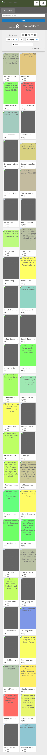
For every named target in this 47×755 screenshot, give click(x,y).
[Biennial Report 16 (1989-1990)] (28, 326)
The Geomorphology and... (14, 426)
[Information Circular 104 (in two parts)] (11, 385)
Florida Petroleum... (11, 601)
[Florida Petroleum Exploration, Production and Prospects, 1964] (11, 589)
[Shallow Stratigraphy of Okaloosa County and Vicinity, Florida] (11, 326)
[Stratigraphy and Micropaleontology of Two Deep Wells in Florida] (28, 589)
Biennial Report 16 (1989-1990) (32, 339)
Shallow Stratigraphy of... (13, 339)
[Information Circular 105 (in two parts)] (11, 443)
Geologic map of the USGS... (31, 164)
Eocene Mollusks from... (13, 631)
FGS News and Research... (13, 135)
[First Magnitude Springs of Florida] (28, 618)
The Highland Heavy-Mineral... (15, 660)
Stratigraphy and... (28, 601)
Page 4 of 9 (38, 48)
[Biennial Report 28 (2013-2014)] (11, 676)
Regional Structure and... (30, 426)
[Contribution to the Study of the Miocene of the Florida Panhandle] (11, 297)
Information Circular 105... (13, 456)
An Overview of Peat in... (13, 222)
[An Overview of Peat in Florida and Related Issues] (11, 209)
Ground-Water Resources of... (15, 105)
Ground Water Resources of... (15, 718)
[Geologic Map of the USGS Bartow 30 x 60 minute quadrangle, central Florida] (11, 239)
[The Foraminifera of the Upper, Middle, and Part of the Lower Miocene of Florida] (11, 180)
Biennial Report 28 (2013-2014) (15, 689)
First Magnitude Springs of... (31, 631)
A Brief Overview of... (29, 689)
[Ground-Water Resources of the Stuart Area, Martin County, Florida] (11, 93)
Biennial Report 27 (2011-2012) (32, 76)
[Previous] (32, 48)
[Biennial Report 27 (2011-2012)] (28, 64)
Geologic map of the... (29, 718)
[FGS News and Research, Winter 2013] (28, 180)
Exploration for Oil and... (13, 514)
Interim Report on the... (29, 543)
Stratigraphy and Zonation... (31, 222)
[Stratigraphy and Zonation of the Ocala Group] (28, 209)
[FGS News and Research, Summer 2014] (28, 297)
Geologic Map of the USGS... (14, 251)
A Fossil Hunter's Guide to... (31, 281)
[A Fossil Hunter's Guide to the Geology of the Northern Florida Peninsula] (28, 268)
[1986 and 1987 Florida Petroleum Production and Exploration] (28, 355)
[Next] (44, 48)
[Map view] (35, 35)
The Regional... (28, 456)
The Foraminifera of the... (13, 193)
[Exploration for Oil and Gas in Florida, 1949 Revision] (11, 501)
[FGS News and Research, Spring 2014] (28, 735)
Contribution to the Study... (14, 310)
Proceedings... (10, 281)
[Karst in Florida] (28, 122)
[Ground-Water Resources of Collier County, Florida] (28, 93)
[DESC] (21, 39)
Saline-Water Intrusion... (13, 485)
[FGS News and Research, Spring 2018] (11, 122)
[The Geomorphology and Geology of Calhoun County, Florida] (11, 414)
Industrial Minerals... (11, 543)
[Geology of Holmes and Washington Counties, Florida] (11, 151)
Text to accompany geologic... (15, 76)
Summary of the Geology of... (32, 660)
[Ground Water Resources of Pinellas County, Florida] (11, 705)
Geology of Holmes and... (13, 164)
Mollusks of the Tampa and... (14, 368)
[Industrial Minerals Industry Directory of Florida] (11, 530)
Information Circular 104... (13, 397)
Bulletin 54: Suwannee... (13, 747)
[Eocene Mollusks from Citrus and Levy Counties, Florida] (11, 618)
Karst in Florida (28, 135)
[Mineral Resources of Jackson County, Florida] (28, 501)
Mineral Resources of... (29, 514)
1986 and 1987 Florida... (29, 368)
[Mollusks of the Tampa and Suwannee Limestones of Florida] (11, 355)
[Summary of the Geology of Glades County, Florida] (28, 647)
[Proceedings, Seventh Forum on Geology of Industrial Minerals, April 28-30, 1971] (11, 268)
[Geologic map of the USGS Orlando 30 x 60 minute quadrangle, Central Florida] (28, 151)
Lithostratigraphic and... (13, 572)
